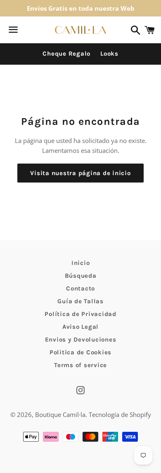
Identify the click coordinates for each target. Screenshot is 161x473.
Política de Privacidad (80, 314)
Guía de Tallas (80, 301)
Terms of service (80, 365)
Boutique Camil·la (60, 414)
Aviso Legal (80, 326)
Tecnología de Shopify (120, 414)
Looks (109, 53)
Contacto (80, 288)
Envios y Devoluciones (80, 339)
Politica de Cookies (80, 352)
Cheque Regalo (66, 53)
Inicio (80, 263)
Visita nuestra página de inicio (80, 173)
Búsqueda (81, 275)
